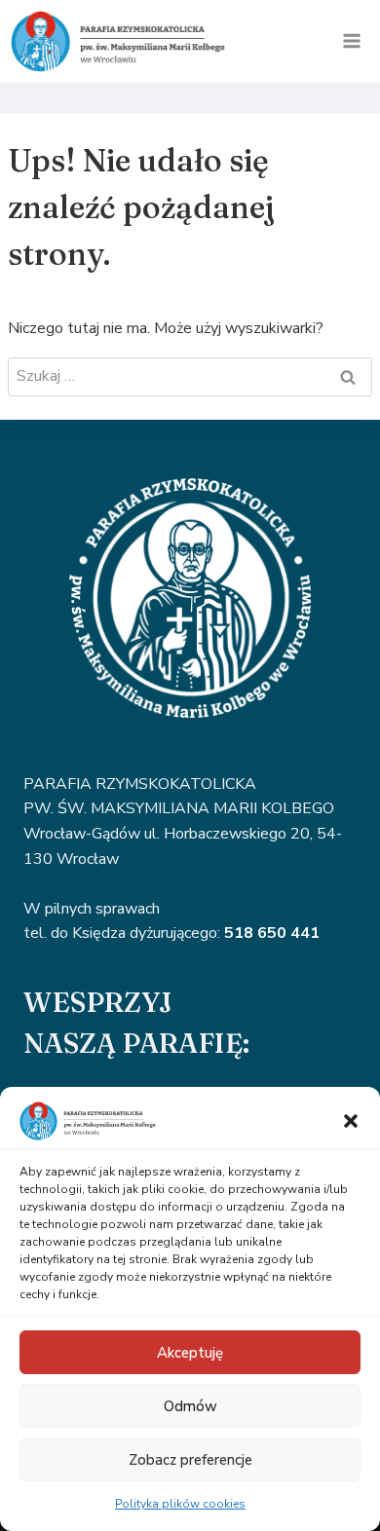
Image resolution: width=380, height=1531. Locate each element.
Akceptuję (190, 1353)
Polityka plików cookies (180, 1504)
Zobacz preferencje (190, 1460)
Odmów (190, 1406)
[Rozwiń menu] (351, 41)
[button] (351, 1121)
